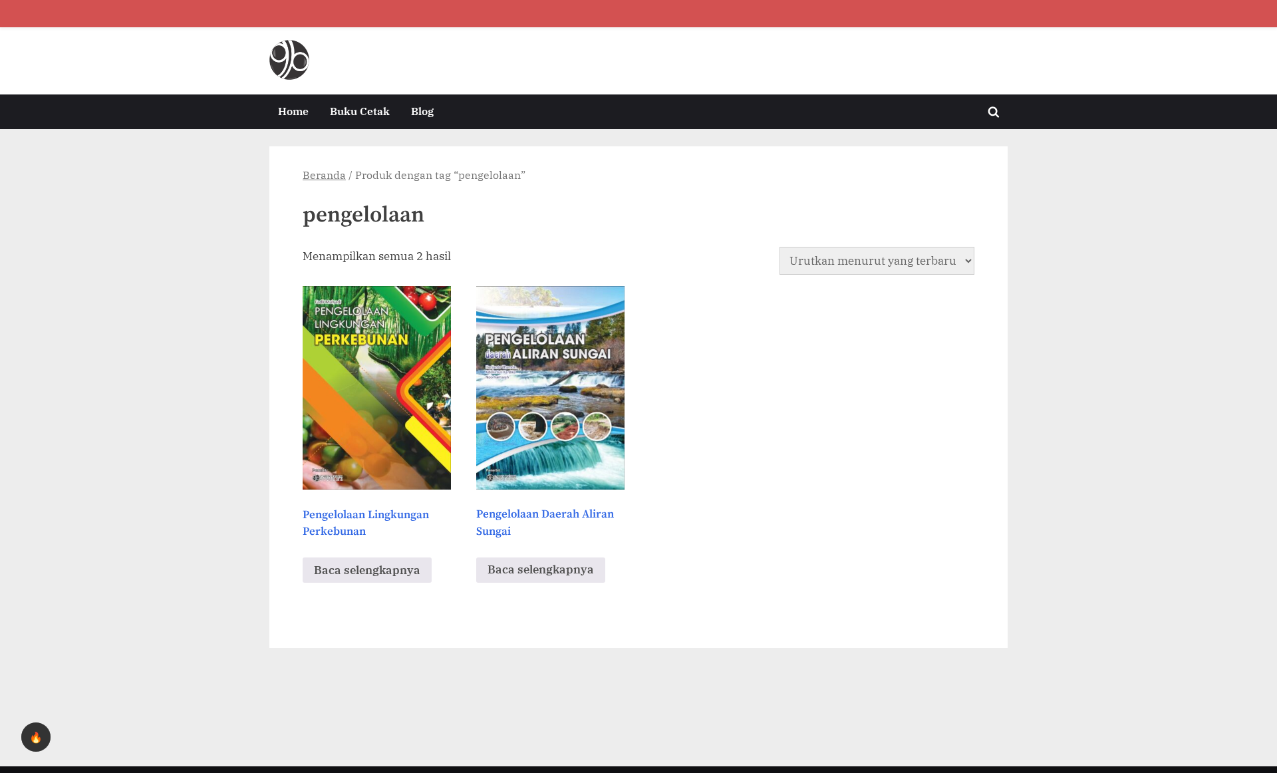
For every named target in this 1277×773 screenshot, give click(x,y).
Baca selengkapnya (367, 570)
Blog (422, 111)
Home (293, 111)
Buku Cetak (360, 111)
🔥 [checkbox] (36, 737)
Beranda (324, 175)
